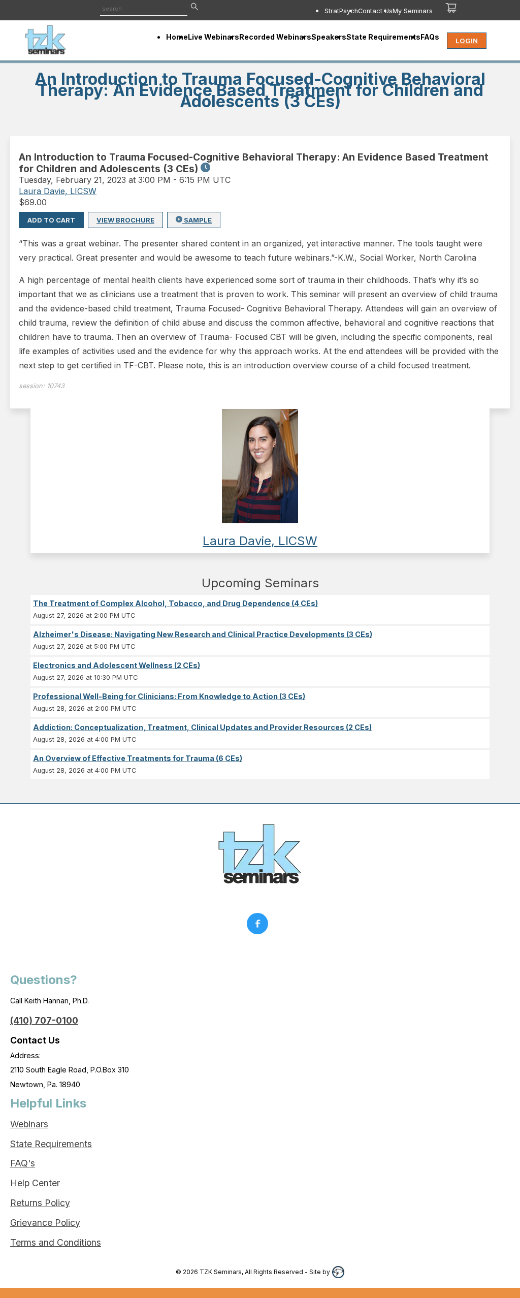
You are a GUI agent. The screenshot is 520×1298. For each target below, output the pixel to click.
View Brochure (125, 220)
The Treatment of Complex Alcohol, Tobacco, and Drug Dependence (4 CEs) (175, 603)
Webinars (29, 1124)
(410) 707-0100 (44, 1020)
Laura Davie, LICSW (57, 191)
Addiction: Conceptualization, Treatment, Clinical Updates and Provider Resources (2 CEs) (202, 727)
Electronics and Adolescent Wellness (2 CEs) (116, 665)
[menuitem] (341, 11)
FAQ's (22, 1163)
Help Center (35, 1183)
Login (467, 41)
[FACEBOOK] (260, 926)
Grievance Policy (45, 1222)
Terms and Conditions (55, 1242)
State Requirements (51, 1143)
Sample (197, 220)
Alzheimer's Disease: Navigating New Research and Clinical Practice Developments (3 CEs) (202, 634)
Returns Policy (40, 1202)
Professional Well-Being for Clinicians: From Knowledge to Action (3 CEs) (169, 696)
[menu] (329, 11)
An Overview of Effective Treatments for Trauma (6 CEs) (137, 758)
